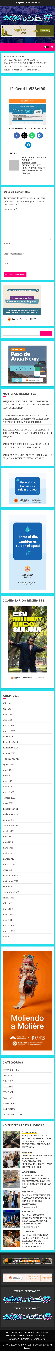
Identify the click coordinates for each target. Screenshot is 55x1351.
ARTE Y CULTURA (11, 1070)
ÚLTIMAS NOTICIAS (12, 1114)
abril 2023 (7, 920)
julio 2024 (7, 836)
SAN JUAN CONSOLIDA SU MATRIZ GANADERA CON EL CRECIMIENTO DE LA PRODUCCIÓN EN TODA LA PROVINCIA (26, 404)
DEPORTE (7, 1075)
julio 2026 (7, 703)
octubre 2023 (9, 886)
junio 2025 (8, 775)
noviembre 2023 (10, 881)
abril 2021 (7, 936)
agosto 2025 (8, 764)
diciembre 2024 (10, 808)
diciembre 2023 (10, 875)
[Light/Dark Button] (46, 47)
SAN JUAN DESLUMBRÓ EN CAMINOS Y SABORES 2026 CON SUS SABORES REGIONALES (36, 1199)
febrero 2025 (9, 797)
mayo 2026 (8, 714)
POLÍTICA (7, 1097)
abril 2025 (7, 786)
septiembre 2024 (11, 825)
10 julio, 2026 (29, 1207)
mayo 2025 (8, 781)
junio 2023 (8, 909)
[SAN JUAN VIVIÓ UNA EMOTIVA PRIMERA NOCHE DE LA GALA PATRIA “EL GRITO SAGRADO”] (11, 1219)
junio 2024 (8, 842)
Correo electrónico (14, 253)
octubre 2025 (9, 753)
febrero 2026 (9, 731)
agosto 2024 (8, 831)
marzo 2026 (8, 725)
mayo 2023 (8, 914)
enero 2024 (8, 870)
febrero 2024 (9, 864)
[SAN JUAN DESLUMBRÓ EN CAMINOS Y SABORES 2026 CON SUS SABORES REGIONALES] (11, 1199)
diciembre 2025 (10, 742)
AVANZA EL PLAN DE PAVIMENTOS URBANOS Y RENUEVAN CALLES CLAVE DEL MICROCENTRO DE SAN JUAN (27, 433)
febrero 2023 (9, 931)
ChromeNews (40, 1344)
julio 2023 (7, 903)
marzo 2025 (8, 792)
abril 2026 (7, 720)
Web (6, 263)
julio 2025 (7, 770)
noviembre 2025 (10, 747)
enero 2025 (8, 803)
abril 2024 (7, 853)
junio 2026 (8, 708)
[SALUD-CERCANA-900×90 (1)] (27, 102)
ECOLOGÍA (8, 1081)
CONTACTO (39, 1338)
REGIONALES (9, 1103)
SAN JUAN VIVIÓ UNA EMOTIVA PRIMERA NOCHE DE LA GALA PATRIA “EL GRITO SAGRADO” (36, 1219)
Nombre (9, 243)
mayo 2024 (8, 847)
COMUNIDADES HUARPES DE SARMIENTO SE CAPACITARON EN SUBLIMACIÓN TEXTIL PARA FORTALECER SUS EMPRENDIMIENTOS (26, 418)
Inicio (8, 1332)
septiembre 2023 (11, 892)
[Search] (52, 46)
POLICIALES (9, 1092)
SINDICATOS (9, 1108)
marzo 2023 (8, 925)
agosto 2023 (8, 897)
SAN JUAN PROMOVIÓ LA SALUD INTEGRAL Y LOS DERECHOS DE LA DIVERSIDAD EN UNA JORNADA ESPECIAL (35, 1241)
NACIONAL (8, 1086)
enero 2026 (8, 736)
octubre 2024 (9, 820)
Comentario (10, 209)
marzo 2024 (8, 858)
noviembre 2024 (10, 814)
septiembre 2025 (11, 758)
